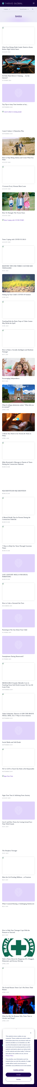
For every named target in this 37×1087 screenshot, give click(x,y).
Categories (6, 9)
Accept (18, 1074)
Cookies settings (18, 1070)
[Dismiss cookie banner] (30, 1033)
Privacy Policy (9, 1055)
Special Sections (23, 9)
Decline (18, 1079)
